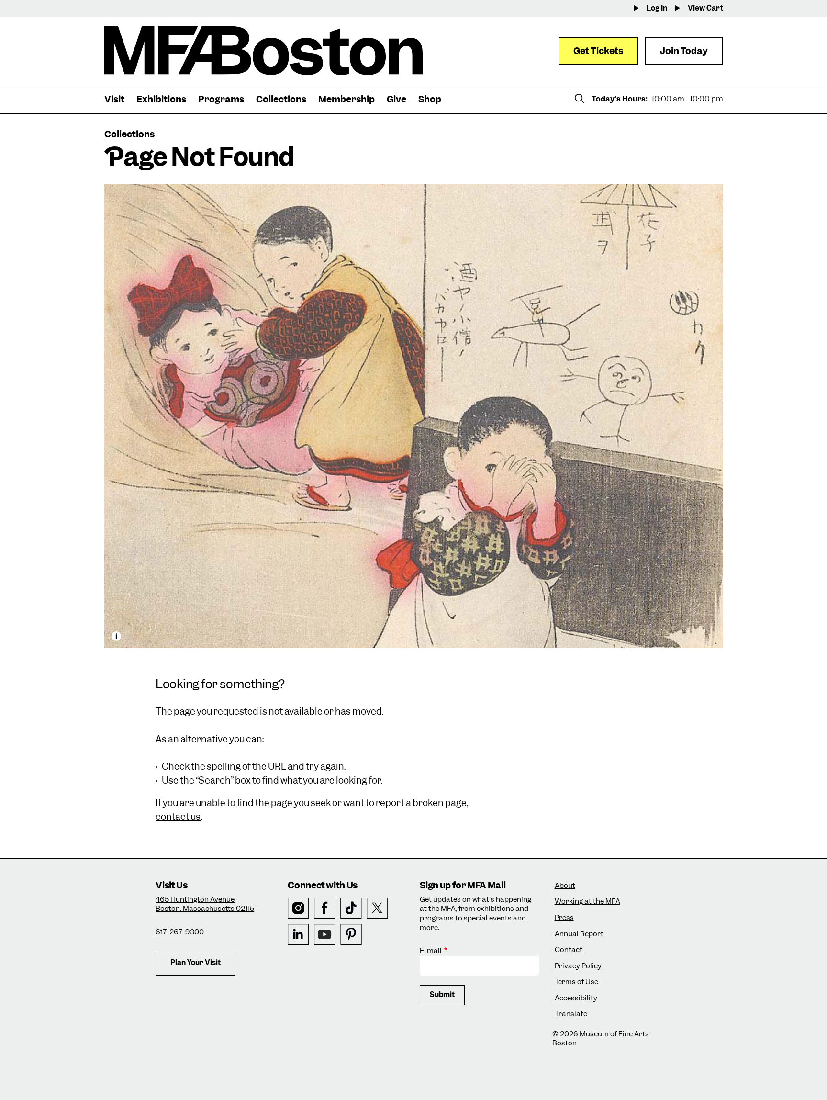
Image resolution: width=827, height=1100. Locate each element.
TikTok (351, 908)
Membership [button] (346, 99)
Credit (116, 636)
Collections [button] (281, 99)
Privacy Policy (578, 966)
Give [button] (396, 99)
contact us (178, 817)
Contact (568, 949)
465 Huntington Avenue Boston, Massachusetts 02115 (205, 904)
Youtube (324, 934)
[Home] (263, 51)
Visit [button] (114, 99)
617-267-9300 (180, 932)
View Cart (705, 8)
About (565, 885)
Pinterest (351, 934)
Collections (129, 134)
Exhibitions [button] (161, 99)
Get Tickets (598, 51)
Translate (571, 1014)
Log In (657, 8)
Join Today (684, 51)
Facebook (324, 908)
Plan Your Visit (195, 962)
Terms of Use (576, 982)
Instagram (298, 908)
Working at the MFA (587, 901)
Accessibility (576, 998)
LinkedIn (298, 934)
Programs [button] (221, 99)
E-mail (431, 950)
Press (564, 917)
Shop (429, 99)
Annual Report (579, 934)
